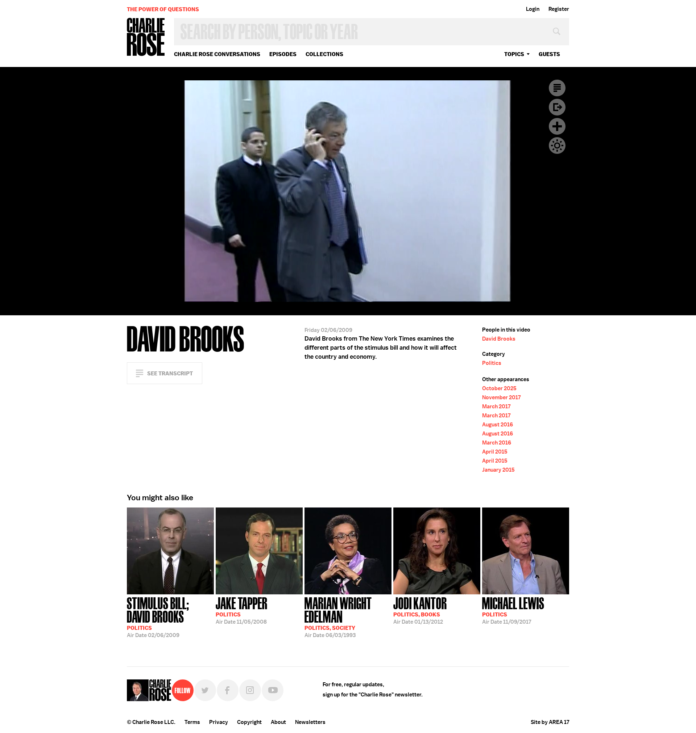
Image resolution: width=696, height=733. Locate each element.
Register (558, 9)
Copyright (249, 722)
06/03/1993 (338, 616)
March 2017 (496, 406)
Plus (557, 126)
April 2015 (495, 451)
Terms (192, 722)
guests (549, 54)
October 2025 (499, 388)
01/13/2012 (420, 609)
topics (514, 54)
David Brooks (498, 338)
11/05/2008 (242, 609)
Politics (491, 363)
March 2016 (496, 442)
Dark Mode (557, 145)
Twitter (205, 690)
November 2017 (501, 397)
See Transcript (170, 373)
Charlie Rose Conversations (217, 54)
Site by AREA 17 (550, 722)
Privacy (218, 722)
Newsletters (310, 722)
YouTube (272, 690)
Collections (324, 54)
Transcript (557, 88)
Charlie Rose (146, 37)
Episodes (283, 54)
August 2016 (497, 424)
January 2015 (498, 469)
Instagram (250, 690)
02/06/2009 (158, 616)
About (278, 722)
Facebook (228, 690)
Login (532, 9)
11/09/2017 (513, 609)
